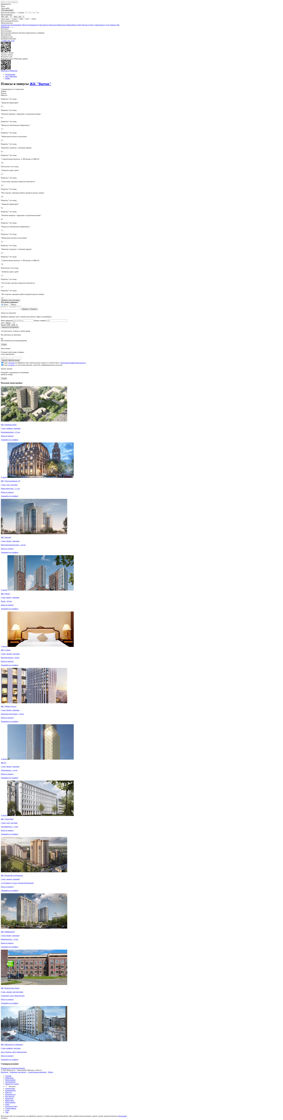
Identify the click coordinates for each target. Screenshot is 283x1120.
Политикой (122, 1116)
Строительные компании (37, 1072)
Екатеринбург (16, 25)
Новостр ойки (10, 1080)
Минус (13, 304)
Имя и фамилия (7, 321)
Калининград (34, 25)
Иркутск (25, 25)
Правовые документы (18, 1072)
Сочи (107, 25)
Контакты (4, 1072)
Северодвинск (99, 25)
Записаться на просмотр (10, 327)
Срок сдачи (5, 19)
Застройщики (10, 1082)
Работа (50, 1072)
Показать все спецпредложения (13, 1068)
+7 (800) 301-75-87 (8, 41)
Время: (3, 325)
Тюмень (113, 25)
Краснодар (53, 25)
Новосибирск (72, 25)
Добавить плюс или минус (10, 300)
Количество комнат (8, 13)
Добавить (25, 309)
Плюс (5, 304)
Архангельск (6, 25)
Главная (8, 1076)
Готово (4, 344)
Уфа (117, 25)
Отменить (33, 309)
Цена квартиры (6, 15)
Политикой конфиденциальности (73, 363)
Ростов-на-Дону (88, 25)
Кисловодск (44, 25)
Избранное (5, 27)
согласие (11, 363)
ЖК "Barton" (40, 84)
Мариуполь (61, 25)
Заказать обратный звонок (10, 360)
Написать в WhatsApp (9, 71)
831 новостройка (7, 10)
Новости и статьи (12, 1084)
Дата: (3, 323)
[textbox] (9, 2)
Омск (79, 25)
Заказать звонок (7, 55)
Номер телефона (40, 321)
